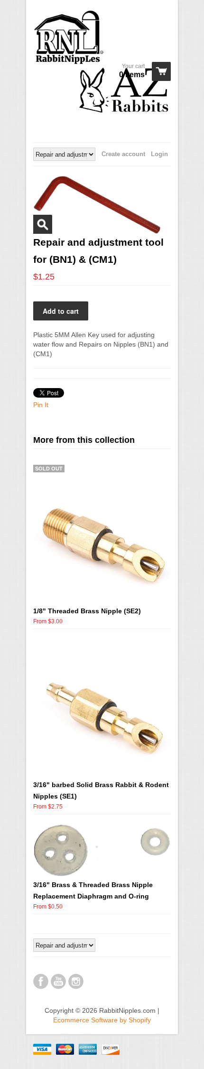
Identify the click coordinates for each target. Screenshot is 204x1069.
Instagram (75, 981)
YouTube (58, 981)
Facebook (40, 981)
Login (159, 154)
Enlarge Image (42, 224)
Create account (123, 154)
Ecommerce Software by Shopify (102, 1020)
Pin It (40, 405)
